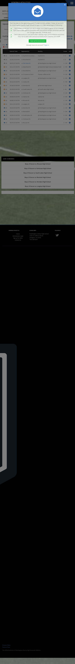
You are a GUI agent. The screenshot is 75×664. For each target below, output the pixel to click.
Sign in (46, 45)
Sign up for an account (37, 41)
